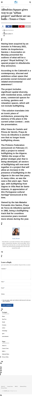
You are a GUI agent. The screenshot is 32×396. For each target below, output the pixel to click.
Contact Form (5, 348)
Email (3, 287)
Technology (4, 330)
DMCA (3, 351)
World (3, 322)
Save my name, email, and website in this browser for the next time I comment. (17, 301)
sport (3, 333)
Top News (4, 319)
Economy (7, 6)
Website (3, 294)
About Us (4, 345)
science (3, 327)
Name (3, 281)
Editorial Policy (5, 354)
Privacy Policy (5, 356)
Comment (4, 268)
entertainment (5, 336)
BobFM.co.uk (6, 390)
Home (2, 6)
